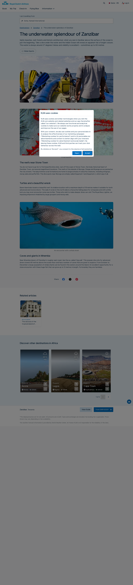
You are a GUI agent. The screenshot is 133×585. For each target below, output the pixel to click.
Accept (87, 153)
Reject (77, 153)
